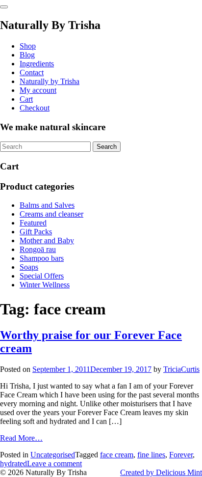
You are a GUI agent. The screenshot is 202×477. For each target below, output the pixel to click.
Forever (181, 454)
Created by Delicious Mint (161, 472)
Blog (27, 55)
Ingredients (37, 63)
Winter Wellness (45, 285)
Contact (32, 72)
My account (38, 90)
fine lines (151, 454)
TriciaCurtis (181, 369)
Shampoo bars (42, 258)
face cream (116, 454)
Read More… (21, 438)
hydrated (13, 463)
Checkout (35, 108)
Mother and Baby (47, 240)
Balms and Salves (47, 205)
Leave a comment (54, 463)
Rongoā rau (38, 249)
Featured (33, 223)
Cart (26, 99)
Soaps (29, 267)
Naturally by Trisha (49, 81)
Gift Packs (36, 231)
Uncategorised (52, 454)
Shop (28, 46)
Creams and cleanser (51, 214)
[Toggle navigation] (4, 6)
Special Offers (42, 276)
